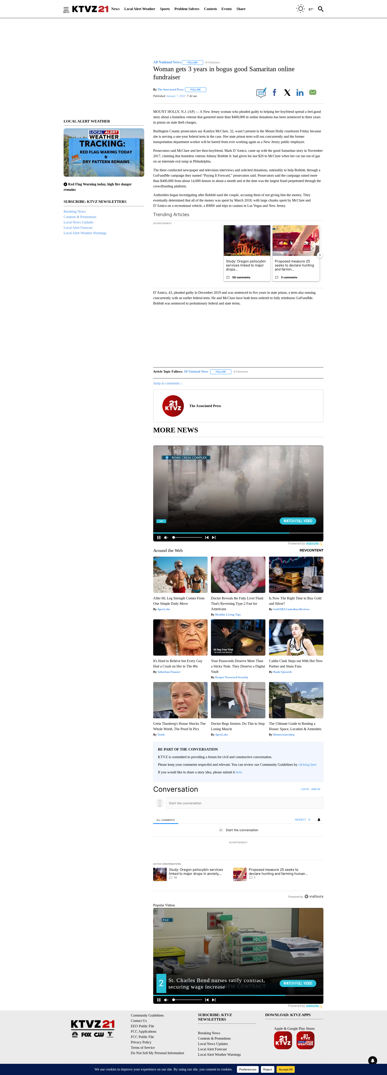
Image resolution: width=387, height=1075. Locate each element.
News (115, 9)
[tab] (165, 820)
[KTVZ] (90, 9)
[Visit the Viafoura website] (313, 896)
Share (240, 9)
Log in (305, 789)
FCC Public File (142, 1037)
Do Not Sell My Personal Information (157, 1053)
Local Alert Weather (139, 9)
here (239, 772)
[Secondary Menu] (69, 9)
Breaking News (75, 211)
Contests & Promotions (80, 217)
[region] (238, 843)
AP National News (196, 371)
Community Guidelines (147, 1015)
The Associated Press (170, 89)
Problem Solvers (186, 9)
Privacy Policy (141, 1042)
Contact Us (139, 1021)
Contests (210, 9)
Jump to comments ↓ (167, 383)
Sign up (315, 789)
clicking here (307, 764)
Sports (165, 9)
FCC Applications (143, 1031)
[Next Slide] (320, 255)
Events (226, 9)
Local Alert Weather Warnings (85, 233)
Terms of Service (143, 1047)
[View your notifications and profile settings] (318, 819)
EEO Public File (142, 1026)
